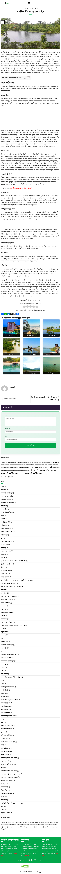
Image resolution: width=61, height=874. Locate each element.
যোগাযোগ (40, 860)
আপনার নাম (8, 428)
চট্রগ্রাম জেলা (4, 535)
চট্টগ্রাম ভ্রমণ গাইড (6, 528)
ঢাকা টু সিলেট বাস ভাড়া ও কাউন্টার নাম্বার (12, 586)
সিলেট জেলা (4, 787)
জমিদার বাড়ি (4, 544)
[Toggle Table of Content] (27, 77)
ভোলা (2, 683)
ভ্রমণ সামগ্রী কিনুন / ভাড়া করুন (9, 700)
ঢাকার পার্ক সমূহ (41, 464)
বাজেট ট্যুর (4, 648)
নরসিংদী (2, 467)
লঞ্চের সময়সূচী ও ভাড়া (7, 764)
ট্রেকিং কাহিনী (4, 574)
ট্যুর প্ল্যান (24, 9)
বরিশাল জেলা (9, 467)
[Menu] (29, 3)
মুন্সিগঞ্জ (3, 732)
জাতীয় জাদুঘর (32, 464)
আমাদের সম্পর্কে (22, 860)
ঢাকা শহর (3, 593)
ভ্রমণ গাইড (4, 693)
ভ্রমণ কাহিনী (48, 467)
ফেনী (2, 638)
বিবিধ (2, 670)
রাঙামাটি (29, 470)
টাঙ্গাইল (3, 557)
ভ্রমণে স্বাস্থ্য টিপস (5, 703)
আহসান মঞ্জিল (44, 462)
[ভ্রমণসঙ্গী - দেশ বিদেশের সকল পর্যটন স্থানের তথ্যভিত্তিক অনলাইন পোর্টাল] (14, 3)
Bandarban (4, 462)
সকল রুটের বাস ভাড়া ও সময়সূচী (10, 777)
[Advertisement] (30, 117)
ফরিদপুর (3, 635)
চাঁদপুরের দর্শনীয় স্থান (6, 541)
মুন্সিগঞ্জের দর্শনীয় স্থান (7, 735)
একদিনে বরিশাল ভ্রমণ (51, 462)
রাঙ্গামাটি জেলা (5, 748)
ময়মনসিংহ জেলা (5, 706)
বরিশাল (5, 467)
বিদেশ (3, 667)
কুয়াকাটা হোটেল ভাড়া (16, 464)
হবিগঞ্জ (3, 806)
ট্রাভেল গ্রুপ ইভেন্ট (6, 570)
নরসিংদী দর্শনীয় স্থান (6, 612)
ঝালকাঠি (3, 554)
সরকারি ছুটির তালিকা (7, 780)
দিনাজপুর (3, 606)
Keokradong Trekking (16, 462)
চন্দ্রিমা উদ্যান (28, 464)
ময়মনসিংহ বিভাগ (6, 709)
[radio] (24, 307)
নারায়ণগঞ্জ (4, 619)
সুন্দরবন (15, 476)
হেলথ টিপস (4, 809)
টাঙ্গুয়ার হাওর (37, 464)
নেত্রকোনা (3, 628)
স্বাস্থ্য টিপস (4, 800)
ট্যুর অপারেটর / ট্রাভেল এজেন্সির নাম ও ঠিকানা (13, 561)
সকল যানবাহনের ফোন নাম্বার (9, 771)
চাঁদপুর (3, 538)
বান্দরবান (35, 467)
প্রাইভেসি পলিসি (32, 860)
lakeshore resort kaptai (24, 462)
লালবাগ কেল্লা (49, 474)
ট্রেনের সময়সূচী (5, 577)
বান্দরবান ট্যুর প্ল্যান (6, 658)
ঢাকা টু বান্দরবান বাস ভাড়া (8, 583)
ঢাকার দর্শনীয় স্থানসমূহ (7, 599)
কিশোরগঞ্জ (4, 506)
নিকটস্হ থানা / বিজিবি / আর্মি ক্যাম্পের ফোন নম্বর (14, 625)
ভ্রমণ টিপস (54, 467)
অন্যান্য (3, 486)
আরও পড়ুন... (27, 855)
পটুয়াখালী (4, 632)
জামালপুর (3, 548)
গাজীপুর (3, 519)
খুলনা (2, 515)
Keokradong (10, 462)
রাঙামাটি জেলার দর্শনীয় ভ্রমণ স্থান (44, 470)
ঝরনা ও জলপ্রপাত (6, 551)
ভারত (2, 680)
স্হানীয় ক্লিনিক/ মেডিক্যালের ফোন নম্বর (11, 803)
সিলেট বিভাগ (4, 790)
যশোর (2, 745)
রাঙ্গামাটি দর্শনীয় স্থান (33, 473)
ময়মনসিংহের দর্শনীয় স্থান (9, 470)
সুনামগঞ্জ (10, 477)
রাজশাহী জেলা (5, 755)
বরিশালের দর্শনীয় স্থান (26, 467)
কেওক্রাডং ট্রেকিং (22, 464)
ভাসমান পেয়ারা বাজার (10, 399)
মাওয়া (2, 719)
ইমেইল (7, 436)
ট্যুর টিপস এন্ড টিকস (6, 564)
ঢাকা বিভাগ (4, 590)
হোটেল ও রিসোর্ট (5, 813)
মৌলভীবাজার (21, 470)
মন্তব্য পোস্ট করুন (31, 445)
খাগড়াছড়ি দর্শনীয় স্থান (7, 512)
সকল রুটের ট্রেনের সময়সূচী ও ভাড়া (10, 774)
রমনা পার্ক (25, 470)
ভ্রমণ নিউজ (4, 696)
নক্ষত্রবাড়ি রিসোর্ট (55, 464)
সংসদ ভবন (57, 474)
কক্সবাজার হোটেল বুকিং (7, 502)
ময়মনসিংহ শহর (5, 713)
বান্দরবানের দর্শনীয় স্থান (7, 661)
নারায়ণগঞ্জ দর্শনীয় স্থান (7, 622)
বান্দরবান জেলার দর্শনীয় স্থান (9, 654)
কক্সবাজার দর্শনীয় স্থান (7, 493)
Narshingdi (31, 462)
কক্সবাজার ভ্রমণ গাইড (9, 464)
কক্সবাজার (3, 490)
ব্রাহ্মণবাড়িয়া (40, 467)
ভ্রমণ (43, 467)
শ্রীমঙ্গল (28, 9)
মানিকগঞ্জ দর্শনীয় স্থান (7, 725)
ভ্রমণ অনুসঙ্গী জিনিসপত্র (7, 687)
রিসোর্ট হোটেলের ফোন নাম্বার (9, 758)
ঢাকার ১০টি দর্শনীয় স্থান (48, 464)
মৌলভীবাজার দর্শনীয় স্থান (8, 742)
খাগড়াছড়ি (4, 509)
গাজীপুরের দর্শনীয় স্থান (7, 522)
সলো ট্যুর (3, 784)
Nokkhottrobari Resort (37, 462)
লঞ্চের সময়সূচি (44, 474)
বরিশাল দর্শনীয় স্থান (16, 467)
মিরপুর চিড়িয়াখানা (16, 470)
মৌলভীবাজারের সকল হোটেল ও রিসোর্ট (20, 188)
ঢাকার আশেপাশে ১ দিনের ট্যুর (9, 596)
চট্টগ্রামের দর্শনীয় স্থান (6, 532)
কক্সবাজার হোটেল (6, 499)
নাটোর (3, 616)
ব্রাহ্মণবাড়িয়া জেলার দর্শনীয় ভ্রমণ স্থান (11, 677)
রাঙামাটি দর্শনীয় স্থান (9, 473)
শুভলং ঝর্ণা (53, 474)
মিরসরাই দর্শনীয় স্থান (6, 729)
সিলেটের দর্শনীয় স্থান (34, 9)
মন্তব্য (6, 415)
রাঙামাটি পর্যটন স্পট (21, 474)
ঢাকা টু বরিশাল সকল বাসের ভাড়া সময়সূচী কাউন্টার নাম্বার (16, 580)
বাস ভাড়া (3, 664)
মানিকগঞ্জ (3, 722)
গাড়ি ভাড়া (4, 525)
